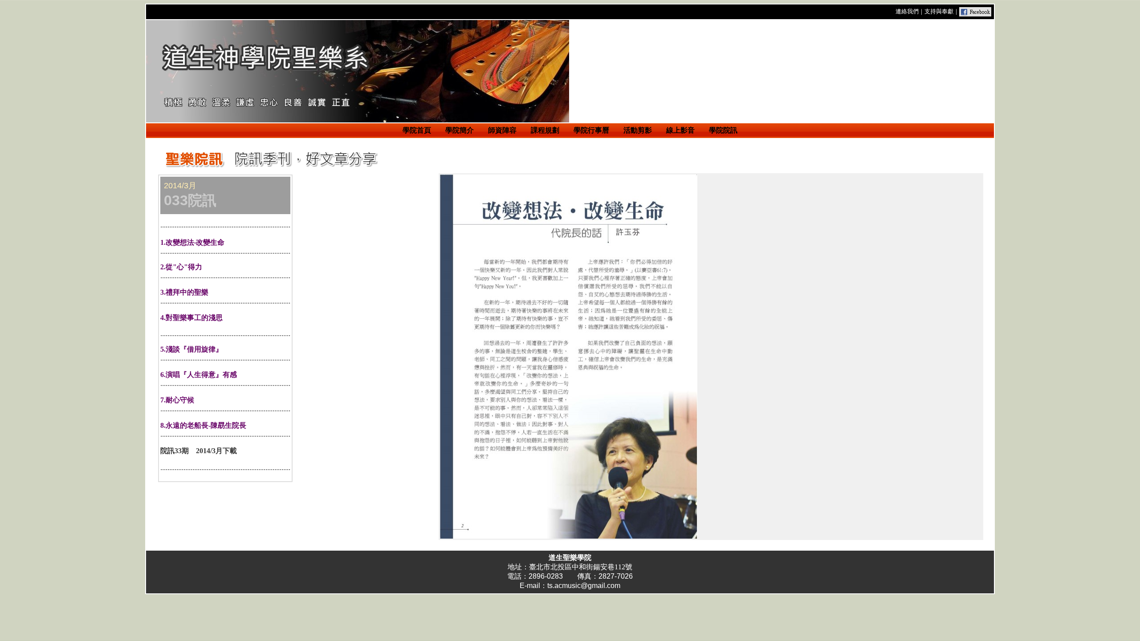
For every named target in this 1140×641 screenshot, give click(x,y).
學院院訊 (723, 130)
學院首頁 (417, 130)
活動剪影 (637, 130)
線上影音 (680, 130)
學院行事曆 (591, 130)
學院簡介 (459, 130)
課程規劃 (545, 130)
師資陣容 (502, 130)
